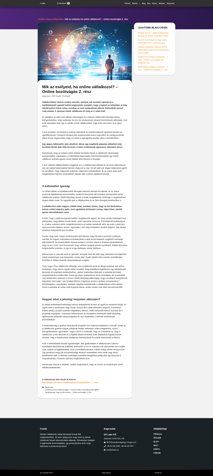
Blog (144, 3)
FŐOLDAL (158, 434)
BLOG (156, 442)
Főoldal (127, 3)
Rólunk (135, 3)
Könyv (154, 3)
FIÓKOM (157, 453)
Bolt (148, 3)
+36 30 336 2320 (113, 446)
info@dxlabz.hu (112, 450)
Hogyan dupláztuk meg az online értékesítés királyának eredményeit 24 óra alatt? (153, 50)
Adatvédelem (106, 473)
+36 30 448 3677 (127, 446)
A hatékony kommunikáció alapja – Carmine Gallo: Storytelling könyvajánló (72, 390)
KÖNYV (157, 449)
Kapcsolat (170, 3)
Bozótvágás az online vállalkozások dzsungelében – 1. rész (70, 382)
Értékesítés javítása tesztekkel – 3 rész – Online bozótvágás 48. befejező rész (153, 60)
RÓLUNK (157, 438)
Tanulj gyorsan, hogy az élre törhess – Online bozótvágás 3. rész (68, 392)
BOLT (156, 445)
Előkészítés (58, 19)
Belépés (162, 3)
